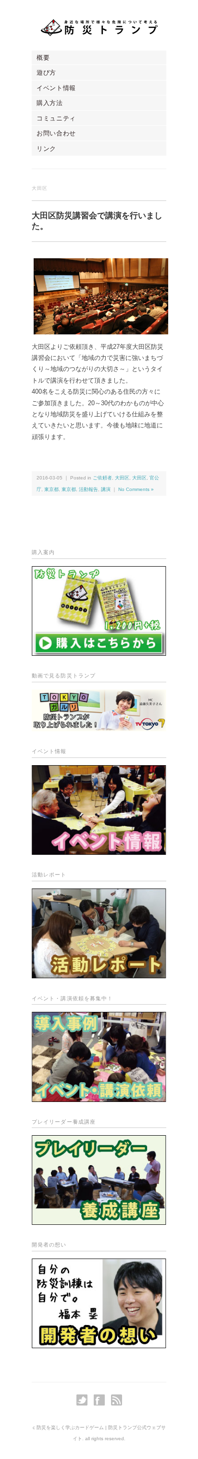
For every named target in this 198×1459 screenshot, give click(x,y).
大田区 (122, 477)
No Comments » (136, 489)
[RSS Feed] (116, 1400)
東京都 (51, 489)
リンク (46, 148)
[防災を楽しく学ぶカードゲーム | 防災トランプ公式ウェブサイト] (99, 27)
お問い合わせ (56, 133)
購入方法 (50, 102)
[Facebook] (102, 1400)
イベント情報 (56, 88)
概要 (43, 57)
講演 (106, 489)
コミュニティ (56, 118)
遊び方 (46, 72)
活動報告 (88, 489)
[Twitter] (84, 1400)
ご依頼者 (102, 477)
